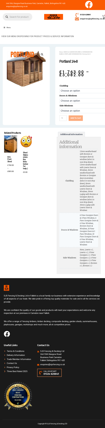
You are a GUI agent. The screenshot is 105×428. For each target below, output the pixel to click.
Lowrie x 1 (89, 250)
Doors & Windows (68, 95)
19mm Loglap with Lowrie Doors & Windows (87, 207)
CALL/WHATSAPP (49, 371)
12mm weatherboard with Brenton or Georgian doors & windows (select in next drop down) (88, 156)
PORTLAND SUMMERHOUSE (73, 54)
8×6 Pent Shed (9, 159)
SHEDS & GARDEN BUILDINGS (72, 52)
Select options (11, 175)
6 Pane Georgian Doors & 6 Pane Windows (89, 220)
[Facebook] (89, 4)
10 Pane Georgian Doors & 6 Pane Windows (89, 237)
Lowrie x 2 (84, 252)
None (82, 250)
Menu (9, 28)
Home (61, 52)
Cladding (63, 86)
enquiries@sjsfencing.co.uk (92, 19)
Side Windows (66, 105)
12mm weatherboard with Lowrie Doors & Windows (88, 167)
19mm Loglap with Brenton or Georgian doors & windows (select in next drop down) (89, 196)
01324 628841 (85, 15)
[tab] (71, 134)
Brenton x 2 (87, 266)
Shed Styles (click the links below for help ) (25, 160)
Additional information (71, 134)
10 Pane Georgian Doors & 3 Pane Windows (87, 231)
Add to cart (76, 118)
